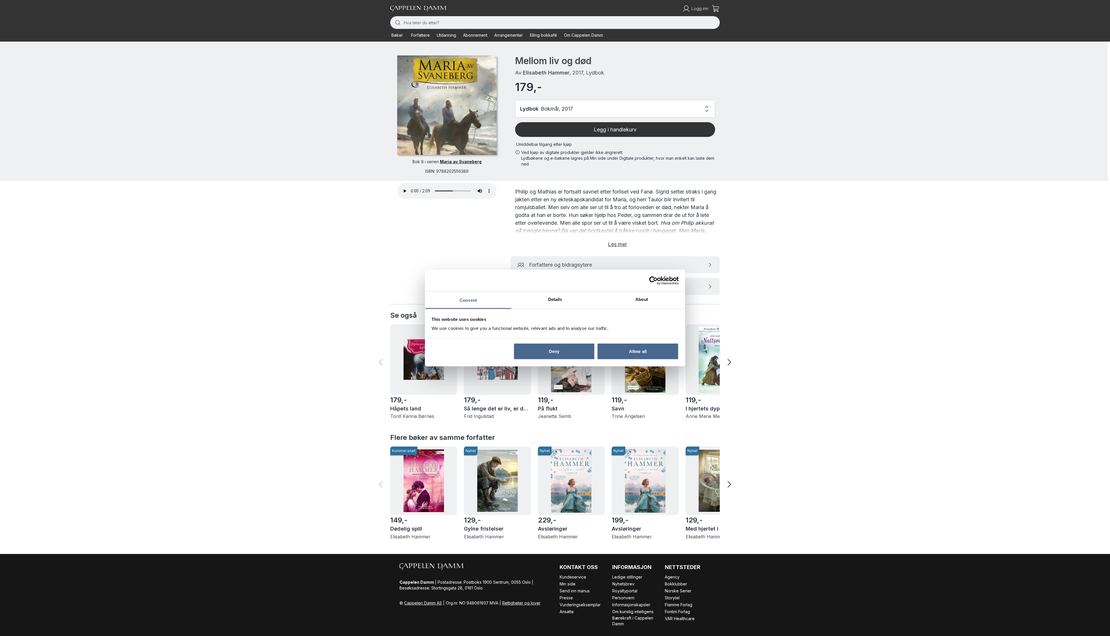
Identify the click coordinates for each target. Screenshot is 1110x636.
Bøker (397, 35)
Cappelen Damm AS (423, 602)
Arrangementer (508, 35)
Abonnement (475, 35)
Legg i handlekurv (615, 130)
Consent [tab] (468, 300)
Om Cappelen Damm (583, 35)
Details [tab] (555, 299)
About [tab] (641, 299)
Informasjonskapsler (631, 604)
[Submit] (397, 22)
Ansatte (567, 611)
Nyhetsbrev (623, 583)
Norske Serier (678, 590)
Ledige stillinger (627, 576)
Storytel (672, 597)
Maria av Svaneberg (461, 161)
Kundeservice (573, 576)
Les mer (617, 244)
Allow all (638, 351)
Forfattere (420, 35)
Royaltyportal (624, 590)
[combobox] (555, 22)
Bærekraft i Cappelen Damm (632, 620)
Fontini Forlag (677, 611)
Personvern (623, 597)
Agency (672, 576)
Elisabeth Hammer (546, 73)
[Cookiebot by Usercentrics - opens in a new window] (653, 280)
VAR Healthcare (680, 618)
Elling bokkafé (543, 35)
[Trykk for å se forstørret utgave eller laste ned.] (447, 105)
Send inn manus (575, 590)
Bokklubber (676, 583)
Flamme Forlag (678, 604)
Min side (568, 583)
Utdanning (446, 35)
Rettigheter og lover (521, 602)
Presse (566, 597)
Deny (554, 351)
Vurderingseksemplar (580, 604)
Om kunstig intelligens (633, 611)
